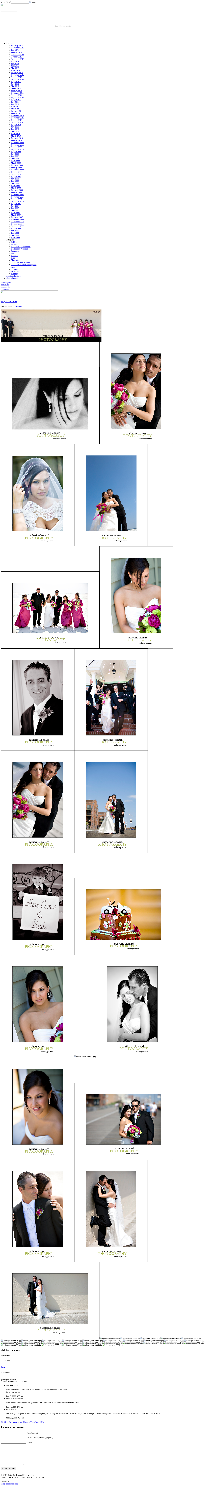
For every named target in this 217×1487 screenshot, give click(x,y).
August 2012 (16, 82)
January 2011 (16, 113)
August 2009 (16, 152)
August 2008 (16, 176)
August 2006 (16, 228)
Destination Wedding (19, 249)
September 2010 (17, 122)
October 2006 (16, 224)
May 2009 (15, 158)
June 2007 (15, 208)
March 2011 (16, 109)
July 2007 (15, 206)
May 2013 (15, 68)
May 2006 (15, 235)
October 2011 (16, 95)
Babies (13, 242)
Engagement (16, 251)
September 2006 (17, 226)
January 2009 (16, 167)
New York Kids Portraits (21, 262)
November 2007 (17, 197)
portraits (14, 269)
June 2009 (15, 156)
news (13, 267)
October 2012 (16, 77)
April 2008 (15, 185)
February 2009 (17, 165)
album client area (12, 278)
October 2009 (16, 147)
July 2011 (15, 102)
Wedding (14, 274)
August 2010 (16, 124)
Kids (13, 258)
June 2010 (15, 129)
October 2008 (16, 172)
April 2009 (15, 161)
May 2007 (15, 210)
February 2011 (17, 111)
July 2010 (15, 127)
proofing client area (13, 276)
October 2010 (16, 120)
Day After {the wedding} (21, 246)
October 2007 (16, 199)
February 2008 (17, 190)
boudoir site (5, 287)
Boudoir (14, 244)
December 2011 (17, 93)
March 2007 (16, 215)
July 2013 (15, 64)
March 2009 (16, 163)
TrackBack (37, 1422)
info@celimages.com (9, 1484)
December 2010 (17, 115)
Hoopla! (14, 256)
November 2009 (17, 145)
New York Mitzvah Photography (24, 265)
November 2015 (17, 48)
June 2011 (15, 104)
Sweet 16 (14, 271)
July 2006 (15, 231)
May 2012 (15, 86)
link (3, 1367)
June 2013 (15, 66)
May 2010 (15, 131)
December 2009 (17, 143)
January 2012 (16, 91)
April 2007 (15, 213)
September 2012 (17, 79)
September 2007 (17, 201)
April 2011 (15, 106)
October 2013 (16, 57)
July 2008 (15, 179)
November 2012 (17, 75)
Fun (12, 253)
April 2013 (15, 70)
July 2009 (15, 154)
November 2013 (17, 54)
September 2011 (17, 97)
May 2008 (15, 183)
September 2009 (17, 149)
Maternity (15, 260)
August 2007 (16, 204)
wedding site (6, 282)
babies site (5, 285)
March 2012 (16, 88)
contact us (5, 289)
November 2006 (17, 222)
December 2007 (17, 195)
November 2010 (17, 118)
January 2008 (16, 192)
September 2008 (17, 174)
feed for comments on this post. (15, 1422)
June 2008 (15, 181)
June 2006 (15, 233)
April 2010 (15, 134)
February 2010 (17, 138)
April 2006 (15, 237)
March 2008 (16, 188)
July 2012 (15, 84)
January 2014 (16, 52)
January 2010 (16, 140)
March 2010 (16, 136)
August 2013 (16, 61)
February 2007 (17, 217)
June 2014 (15, 50)
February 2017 (17, 45)
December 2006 (17, 219)
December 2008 (17, 170)
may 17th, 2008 (9, 301)
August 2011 (16, 100)
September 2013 (17, 59)
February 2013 (17, 73)
